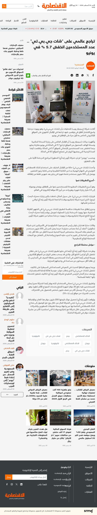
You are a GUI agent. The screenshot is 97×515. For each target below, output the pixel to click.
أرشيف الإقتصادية (60, 479)
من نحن (63, 467)
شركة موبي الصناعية (23, 28)
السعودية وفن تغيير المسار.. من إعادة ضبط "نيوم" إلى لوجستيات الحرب (8, 377)
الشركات (73, 20)
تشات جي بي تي (53, 336)
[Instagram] (12, 484)
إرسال (9, 477)
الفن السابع (23, 20)
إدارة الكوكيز (62, 491)
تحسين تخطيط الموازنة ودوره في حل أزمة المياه (9, 333)
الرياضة (8, 20)
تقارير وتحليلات (63, 20)
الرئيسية (91, 20)
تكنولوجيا (36, 336)
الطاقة (53, 20)
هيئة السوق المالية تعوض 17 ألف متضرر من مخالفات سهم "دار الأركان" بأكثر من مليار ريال (61, 435)
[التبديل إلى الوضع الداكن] (38, 6)
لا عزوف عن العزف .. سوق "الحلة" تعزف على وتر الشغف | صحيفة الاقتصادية (5, 177)
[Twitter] (16, 484)
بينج (68, 336)
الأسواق (82, 20)
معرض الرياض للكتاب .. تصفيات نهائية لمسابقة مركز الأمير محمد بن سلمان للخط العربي (84, 395)
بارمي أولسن (9, 294)
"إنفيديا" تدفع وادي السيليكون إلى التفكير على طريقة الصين (8, 304)
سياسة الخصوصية (60, 485)
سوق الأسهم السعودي (83, 28)
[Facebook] (7, 484)
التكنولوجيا (33, 20)
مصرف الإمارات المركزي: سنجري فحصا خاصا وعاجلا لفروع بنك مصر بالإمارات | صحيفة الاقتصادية (5, 143)
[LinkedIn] (21, 484)
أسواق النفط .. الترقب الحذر (8, 354)
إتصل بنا (63, 497)
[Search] (4, 6)
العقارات (44, 20)
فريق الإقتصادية (60, 473)
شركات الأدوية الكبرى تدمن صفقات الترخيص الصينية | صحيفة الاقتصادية (5, 241)
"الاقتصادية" (79, 64)
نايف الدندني (9, 348)
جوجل (87, 343)
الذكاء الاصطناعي (82, 336)
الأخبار (16, 20)
